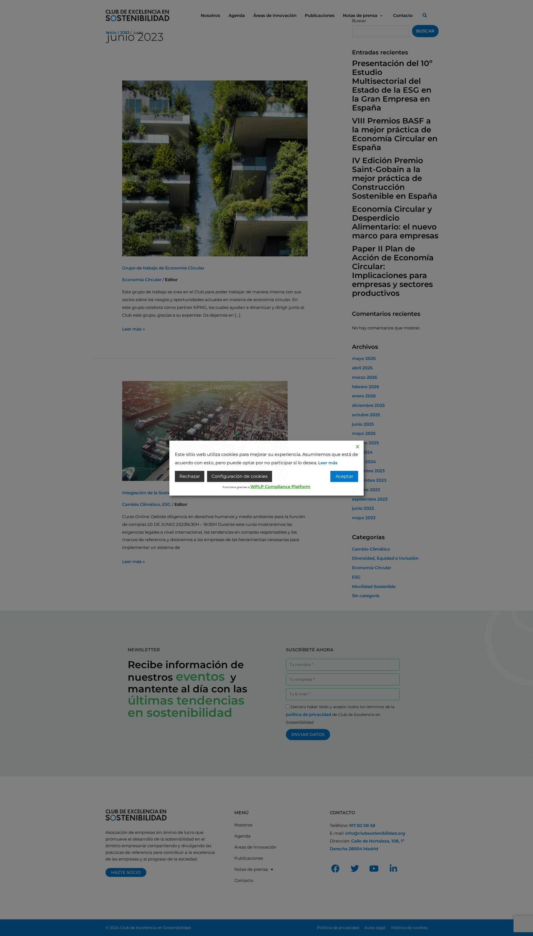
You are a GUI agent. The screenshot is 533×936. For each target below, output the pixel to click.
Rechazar (189, 476)
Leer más (328, 462)
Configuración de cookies (240, 476)
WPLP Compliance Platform (280, 486)
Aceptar (344, 476)
